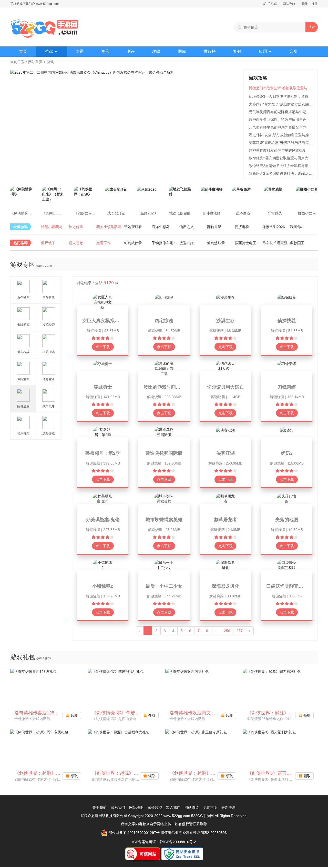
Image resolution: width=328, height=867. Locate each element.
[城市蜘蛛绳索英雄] (164, 498)
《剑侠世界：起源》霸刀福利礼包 (281, 712)
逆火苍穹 (76, 243)
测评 (131, 51)
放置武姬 (186, 243)
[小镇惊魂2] (102, 565)
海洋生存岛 (161, 227)
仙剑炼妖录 (216, 243)
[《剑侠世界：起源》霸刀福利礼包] (272, 671)
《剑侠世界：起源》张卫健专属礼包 (206, 773)
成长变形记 (116, 213)
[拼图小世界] (307, 189)
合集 (294, 51)
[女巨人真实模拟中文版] (102, 302)
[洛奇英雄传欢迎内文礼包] (187, 671)
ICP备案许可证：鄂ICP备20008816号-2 (164, 842)
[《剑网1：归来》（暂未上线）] (53, 194)
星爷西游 (243, 213)
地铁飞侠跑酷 (180, 213)
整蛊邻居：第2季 (102, 453)
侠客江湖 (225, 453)
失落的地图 (286, 519)
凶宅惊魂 (164, 320)
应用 (265, 51)
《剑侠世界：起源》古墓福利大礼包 (129, 773)
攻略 (156, 51)
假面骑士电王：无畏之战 (248, 243)
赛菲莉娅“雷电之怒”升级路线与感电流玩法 (282, 143)
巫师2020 (148, 213)
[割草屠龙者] (225, 498)
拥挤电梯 (242, 227)
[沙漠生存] (225, 297)
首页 (23, 51)
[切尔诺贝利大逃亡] (225, 365)
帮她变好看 (133, 227)
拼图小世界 (307, 213)
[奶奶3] (286, 430)
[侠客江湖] (225, 430)
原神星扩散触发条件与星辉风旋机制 (277, 150)
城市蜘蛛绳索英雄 (164, 519)
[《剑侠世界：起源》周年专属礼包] (39, 732)
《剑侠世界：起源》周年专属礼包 (49, 773)
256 (227, 631)
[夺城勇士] (103, 363)
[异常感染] (273, 189)
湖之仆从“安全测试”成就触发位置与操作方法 (284, 135)
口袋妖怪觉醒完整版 (287, 586)
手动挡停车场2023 (165, 243)
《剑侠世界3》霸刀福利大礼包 (278, 773)
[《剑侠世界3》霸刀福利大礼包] (269, 732)
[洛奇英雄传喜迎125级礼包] (33, 671)
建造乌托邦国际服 (164, 453)
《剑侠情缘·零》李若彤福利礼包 (125, 712)
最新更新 (228, 807)
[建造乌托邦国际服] (164, 432)
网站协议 (191, 807)
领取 (72, 715)
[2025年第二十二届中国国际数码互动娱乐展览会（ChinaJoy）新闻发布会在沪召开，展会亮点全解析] (92, 72)
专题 (79, 51)
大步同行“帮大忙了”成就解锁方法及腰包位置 (284, 104)
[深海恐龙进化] (225, 565)
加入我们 (173, 807)
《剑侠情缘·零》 (23, 213)
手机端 (270, 4)
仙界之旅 (186, 227)
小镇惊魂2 (102, 586)
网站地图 (136, 807)
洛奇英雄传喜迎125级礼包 (41, 712)
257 (240, 631)
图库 (182, 51)
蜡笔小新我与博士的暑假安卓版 (55, 227)
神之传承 (76, 227)
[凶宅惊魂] (164, 297)
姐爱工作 (103, 243)
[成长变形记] (116, 189)
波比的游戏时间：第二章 (169, 387)
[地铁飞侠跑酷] (180, 191)
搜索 (312, 27)
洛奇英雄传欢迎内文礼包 (194, 712)
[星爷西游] (241, 189)
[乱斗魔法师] (212, 189)
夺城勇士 (103, 387)
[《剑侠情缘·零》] (21, 191)
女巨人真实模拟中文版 (105, 320)
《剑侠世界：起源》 (90, 213)
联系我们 (118, 807)
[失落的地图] (286, 498)
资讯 (105, 51)
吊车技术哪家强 (275, 243)
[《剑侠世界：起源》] (85, 191)
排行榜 (209, 51)
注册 (315, 4)
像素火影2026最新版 (276, 227)
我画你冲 (297, 227)
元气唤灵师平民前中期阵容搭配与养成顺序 (283, 127)
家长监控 (155, 807)
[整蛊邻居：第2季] (102, 432)
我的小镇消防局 (108, 227)
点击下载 (103, 347)
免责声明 (210, 807)
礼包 (237, 51)
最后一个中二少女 (164, 586)
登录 (304, 4)
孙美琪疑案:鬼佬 (103, 519)
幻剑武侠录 (133, 243)
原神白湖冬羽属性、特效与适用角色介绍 (281, 119)
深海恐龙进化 (225, 586)
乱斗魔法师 (212, 213)
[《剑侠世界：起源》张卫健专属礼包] (196, 732)
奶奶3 (287, 453)
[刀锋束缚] (287, 363)
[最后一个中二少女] (164, 565)
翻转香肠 (214, 227)
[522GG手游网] (44, 27)
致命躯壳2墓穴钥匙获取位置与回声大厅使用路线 (287, 158)
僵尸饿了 (48, 243)
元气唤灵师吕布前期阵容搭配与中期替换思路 (285, 112)
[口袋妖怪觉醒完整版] (286, 565)
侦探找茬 (287, 320)
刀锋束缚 (287, 387)
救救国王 (297, 243)
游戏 (51, 51)
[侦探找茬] (287, 297)
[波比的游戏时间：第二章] (164, 368)
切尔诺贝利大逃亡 (225, 387)
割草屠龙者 (225, 519)
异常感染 (275, 213)
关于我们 (99, 807)
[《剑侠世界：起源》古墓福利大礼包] (118, 732)
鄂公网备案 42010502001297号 (133, 833)
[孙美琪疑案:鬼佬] (102, 498)
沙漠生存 (225, 320)
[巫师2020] (147, 189)
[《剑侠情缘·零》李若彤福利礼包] (116, 671)
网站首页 (35, 62)
